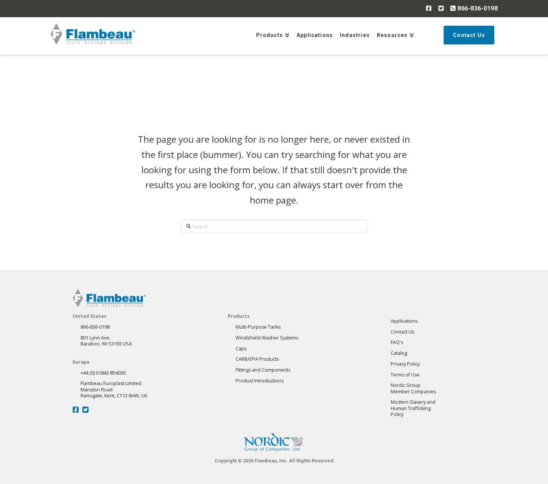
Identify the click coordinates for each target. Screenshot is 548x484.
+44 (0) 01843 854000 (103, 373)
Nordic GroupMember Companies (413, 388)
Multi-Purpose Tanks (258, 327)
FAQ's (397, 342)
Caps (241, 348)
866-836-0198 (477, 8)
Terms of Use (405, 375)
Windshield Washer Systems (267, 338)
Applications (404, 321)
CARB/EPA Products (257, 359)
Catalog (399, 353)
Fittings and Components (263, 370)
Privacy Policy (405, 364)
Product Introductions (260, 381)
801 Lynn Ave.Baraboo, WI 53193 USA (106, 341)
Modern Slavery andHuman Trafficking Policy (413, 408)
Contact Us (402, 332)
